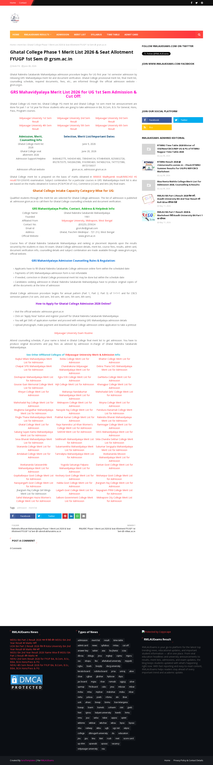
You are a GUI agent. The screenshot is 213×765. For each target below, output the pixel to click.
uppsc (114, 717)
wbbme (81, 723)
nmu (80, 717)
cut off (126, 645)
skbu (98, 728)
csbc (104, 686)
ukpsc (126, 728)
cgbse (89, 676)
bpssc (131, 723)
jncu (100, 655)
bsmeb (100, 707)
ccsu (124, 650)
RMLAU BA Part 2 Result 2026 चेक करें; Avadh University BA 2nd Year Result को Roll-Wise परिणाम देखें (178, 199)
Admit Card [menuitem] (131, 34)
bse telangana (121, 702)
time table (118, 640)
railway (89, 728)
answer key (83, 650)
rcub (109, 738)
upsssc (104, 743)
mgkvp (109, 655)
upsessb (93, 743)
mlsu (89, 692)
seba (96, 717)
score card (128, 738)
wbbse (92, 723)
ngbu (80, 666)
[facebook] (191, 3)
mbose (121, 686)
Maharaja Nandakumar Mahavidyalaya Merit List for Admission (74, 395)
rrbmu (109, 697)
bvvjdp (99, 666)
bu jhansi (113, 650)
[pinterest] (201, 3)
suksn (95, 650)
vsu (103, 748)
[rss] (157, 127)
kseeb (118, 712)
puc (88, 717)
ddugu (91, 655)
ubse (132, 681)
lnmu (127, 712)
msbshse (111, 692)
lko (96, 661)
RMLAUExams (47, 760)
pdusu (90, 697)
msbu (122, 692)
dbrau (81, 655)
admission (22, 507)
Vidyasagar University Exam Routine (73, 333)
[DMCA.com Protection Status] (26, 689)
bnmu (107, 702)
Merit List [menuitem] (80, 34)
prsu (113, 671)
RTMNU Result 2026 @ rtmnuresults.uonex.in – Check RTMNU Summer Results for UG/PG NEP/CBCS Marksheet (179, 166)
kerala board (84, 671)
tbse (125, 697)
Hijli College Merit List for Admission (74, 384)
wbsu (113, 723)
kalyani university (103, 712)
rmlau (115, 645)
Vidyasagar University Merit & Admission (89, 354)
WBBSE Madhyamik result (107, 176)
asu (103, 650)
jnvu (112, 686)
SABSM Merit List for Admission (74, 431)
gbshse (99, 676)
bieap (98, 702)
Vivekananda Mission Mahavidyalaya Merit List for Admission (114, 457)
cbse (80, 676)
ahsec (88, 702)
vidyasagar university (88, 748)
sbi (117, 697)
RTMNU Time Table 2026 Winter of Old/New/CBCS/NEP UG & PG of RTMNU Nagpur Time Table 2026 (178, 148)
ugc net (116, 728)
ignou (88, 712)
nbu (79, 728)
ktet (101, 738)
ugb (107, 728)
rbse (102, 681)
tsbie (105, 717)
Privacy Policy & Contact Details (188, 760)
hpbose (110, 676)
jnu (79, 738)
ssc (79, 661)
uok (79, 702)
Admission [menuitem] (62, 34)
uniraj (122, 671)
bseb (89, 666)
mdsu (80, 692)
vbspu (88, 661)
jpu (86, 738)
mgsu (93, 681)
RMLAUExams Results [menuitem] (36, 34)
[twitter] (197, 3)
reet (117, 738)
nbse (131, 692)
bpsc (122, 723)
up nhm (81, 743)
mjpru (129, 655)
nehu (80, 697)
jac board (82, 681)
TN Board (93, 686)
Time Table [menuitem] (113, 34)
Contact (22, 2)
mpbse (99, 692)
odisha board (100, 671)
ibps (121, 676)
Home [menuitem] (15, 34)
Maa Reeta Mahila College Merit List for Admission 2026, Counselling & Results (179, 183)
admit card (83, 645)
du (113, 733)
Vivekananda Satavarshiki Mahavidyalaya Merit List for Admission (33, 468)
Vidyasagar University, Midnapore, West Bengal (87, 220)
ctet (121, 707)
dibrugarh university (98, 733)
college (81, 733)
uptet (123, 717)
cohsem (112, 707)
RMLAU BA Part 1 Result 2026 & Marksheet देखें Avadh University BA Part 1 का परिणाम (180, 215)
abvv (131, 671)
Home (13, 2)
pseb (99, 697)
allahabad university (111, 661)
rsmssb (112, 681)
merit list (21, 44)
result (106, 640)
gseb (129, 707)
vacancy (115, 743)
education (123, 733)
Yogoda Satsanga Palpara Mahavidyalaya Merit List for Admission (74, 468)
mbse (131, 686)
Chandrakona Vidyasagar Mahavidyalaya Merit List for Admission (74, 370)
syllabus (105, 645)
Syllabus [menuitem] (96, 34)
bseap (81, 707)
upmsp (81, 686)
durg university (113, 666)
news (94, 645)
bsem (90, 707)
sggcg (122, 681)
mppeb (128, 661)
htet (79, 712)
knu (93, 738)
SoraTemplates (28, 760)
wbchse (103, 723)
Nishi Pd (16, 66)
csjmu (119, 655)
